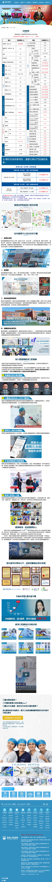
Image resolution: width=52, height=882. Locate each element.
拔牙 (23, 822)
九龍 (10, 27)
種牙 (5, 815)
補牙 (23, 815)
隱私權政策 (23, 874)
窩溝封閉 (47, 818)
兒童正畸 (47, 821)
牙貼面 (16, 827)
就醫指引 (47, 2)
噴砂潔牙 (41, 823)
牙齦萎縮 (35, 826)
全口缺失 (5, 826)
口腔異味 (29, 824)
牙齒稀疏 (11, 824)
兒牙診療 (47, 827)
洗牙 (41, 818)
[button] (4, 219)
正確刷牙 (29, 815)
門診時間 (41, 2)
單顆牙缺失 (4, 817)
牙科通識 (29, 822)
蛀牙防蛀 (47, 816)
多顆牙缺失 (4, 822)
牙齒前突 (11, 822)
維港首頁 (17, 2)
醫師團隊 (35, 2)
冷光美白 (41, 816)
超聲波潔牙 (41, 821)
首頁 (7, 27)
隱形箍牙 (11, 815)
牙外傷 (47, 823)
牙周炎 (35, 815)
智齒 (23, 817)
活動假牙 (17, 825)
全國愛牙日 (29, 817)
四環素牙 (17, 823)
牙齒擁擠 (11, 820)
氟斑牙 (16, 821)
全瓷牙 (16, 816)
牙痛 (23, 824)
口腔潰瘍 (23, 826)
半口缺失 (5, 824)
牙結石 (41, 825)
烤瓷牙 (16, 818)
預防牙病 (29, 820)
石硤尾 (13, 27)
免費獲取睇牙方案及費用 (13, 718)
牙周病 (35, 822)
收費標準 (28, 2)
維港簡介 (22, 2)
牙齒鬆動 (35, 824)
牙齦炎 (35, 820)
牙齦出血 (35, 817)
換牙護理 (47, 825)
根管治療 (23, 820)
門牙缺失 (5, 820)
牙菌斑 (41, 827)
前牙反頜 (11, 817)
